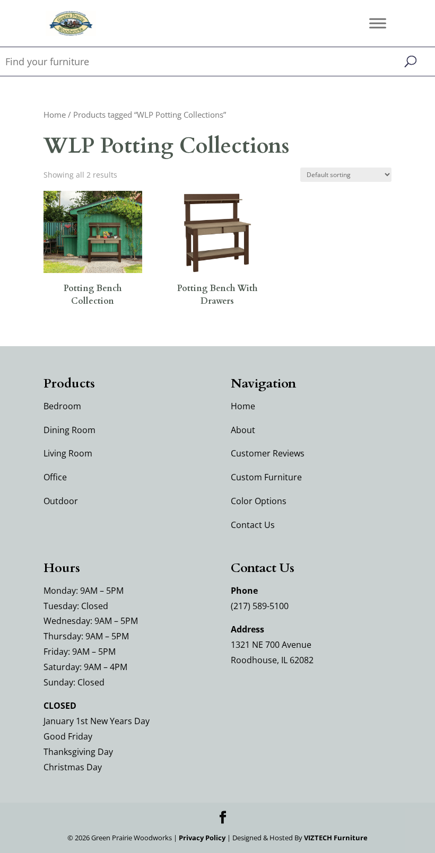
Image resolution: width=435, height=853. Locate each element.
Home (55, 114)
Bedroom (62, 406)
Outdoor (61, 501)
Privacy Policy (202, 837)
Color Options (258, 501)
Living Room (68, 453)
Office (55, 477)
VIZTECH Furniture (336, 837)
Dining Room (69, 430)
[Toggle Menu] (377, 23)
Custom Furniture (266, 477)
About (243, 430)
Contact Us (253, 525)
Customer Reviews (267, 453)
